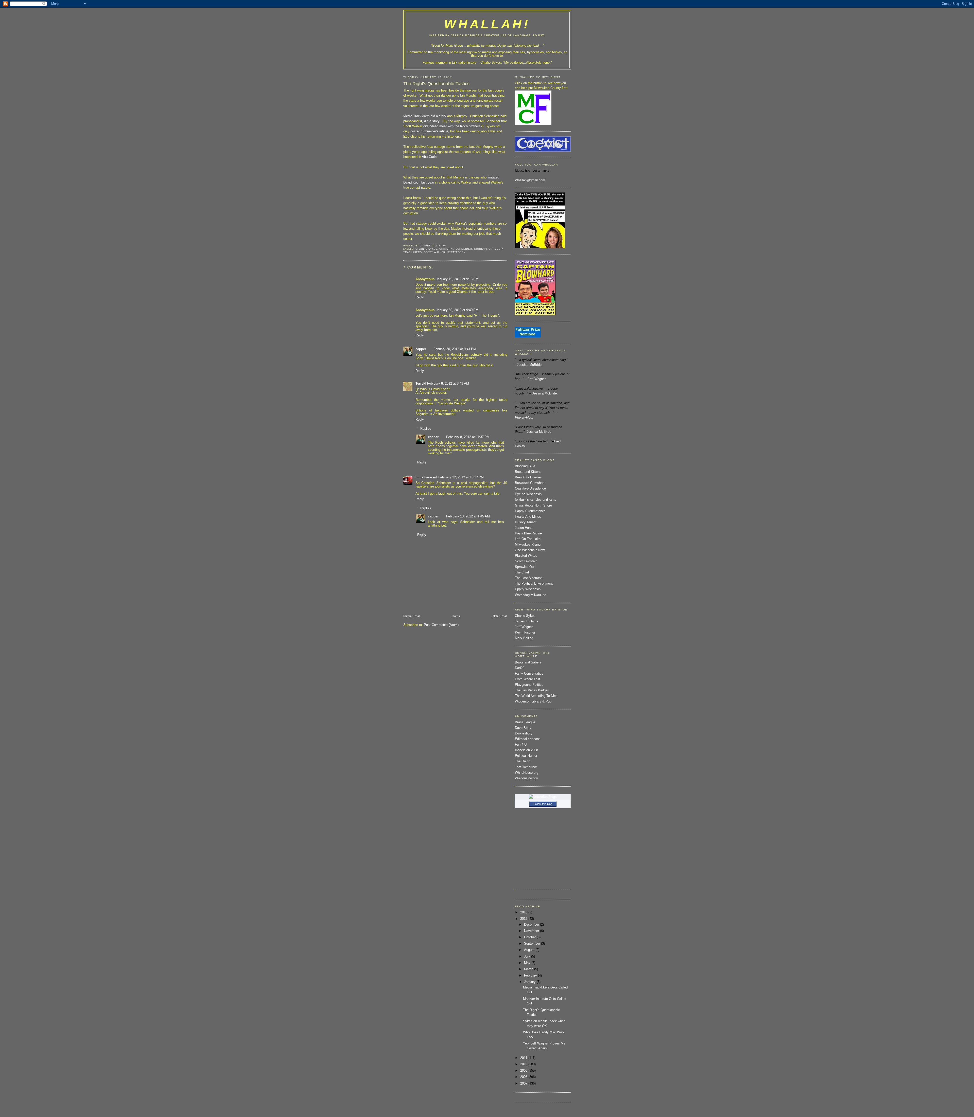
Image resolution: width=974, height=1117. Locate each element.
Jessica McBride (539, 432)
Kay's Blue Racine (528, 533)
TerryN (420, 383)
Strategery (456, 252)
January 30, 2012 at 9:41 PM (455, 349)
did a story (439, 116)
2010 (524, 1064)
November (532, 931)
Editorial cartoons (528, 739)
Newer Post (411, 616)
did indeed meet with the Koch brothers (452, 126)
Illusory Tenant (525, 522)
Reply (419, 297)
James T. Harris (526, 621)
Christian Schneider (455, 248)
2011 (524, 1058)
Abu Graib (429, 157)
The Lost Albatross (529, 578)
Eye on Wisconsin (528, 494)
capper (420, 349)
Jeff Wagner (524, 627)
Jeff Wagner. (537, 379)
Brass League (525, 722)
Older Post (499, 616)
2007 (524, 1083)
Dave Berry (523, 728)
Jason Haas (523, 528)
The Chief (522, 572)
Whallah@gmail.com (530, 180)
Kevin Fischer (525, 632)
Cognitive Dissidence (530, 488)
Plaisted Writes (526, 555)
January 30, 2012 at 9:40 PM (457, 310)
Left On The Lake (528, 539)
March (529, 969)
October (530, 937)
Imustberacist (426, 477)
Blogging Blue (525, 466)
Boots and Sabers (528, 662)
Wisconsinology (526, 778)
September (532, 943)
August (529, 950)
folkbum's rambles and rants (535, 499)
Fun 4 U (521, 744)
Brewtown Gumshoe (529, 483)
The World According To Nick (536, 696)
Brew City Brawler (528, 477)
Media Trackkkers (416, 116)
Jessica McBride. (530, 365)
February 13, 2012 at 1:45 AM (468, 516)
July (527, 956)
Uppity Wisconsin (528, 589)
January (530, 982)
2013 (524, 912)
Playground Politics (529, 685)
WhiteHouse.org (526, 772)
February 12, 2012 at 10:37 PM (461, 477)
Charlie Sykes (490, 62)
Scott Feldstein (526, 561)
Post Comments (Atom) (441, 625)
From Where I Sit (527, 679)
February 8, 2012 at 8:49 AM (448, 383)
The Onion (522, 761)
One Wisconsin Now (530, 550)
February (531, 975)
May (527, 963)
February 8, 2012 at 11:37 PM (468, 437)
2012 (524, 919)
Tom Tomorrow (525, 767)
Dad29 (519, 668)
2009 (524, 1070)
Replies (425, 428)
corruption (483, 248)
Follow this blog (542, 803)
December (532, 924)
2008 (524, 1077)
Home (456, 616)
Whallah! (487, 24)
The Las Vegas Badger (531, 690)
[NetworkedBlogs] (543, 797)
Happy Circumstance (530, 511)
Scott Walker (434, 252)
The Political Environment (534, 583)
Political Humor (526, 756)
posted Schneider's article (429, 131)
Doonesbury (523, 733)
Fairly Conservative (529, 673)
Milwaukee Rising (528, 544)
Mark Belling (524, 638)
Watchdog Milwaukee (530, 595)
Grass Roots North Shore (533, 505)
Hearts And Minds (528, 516)
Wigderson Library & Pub (533, 701)
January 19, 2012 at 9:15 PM (457, 279)
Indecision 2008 (526, 750)
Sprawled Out (525, 567)
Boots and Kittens (528, 472)
